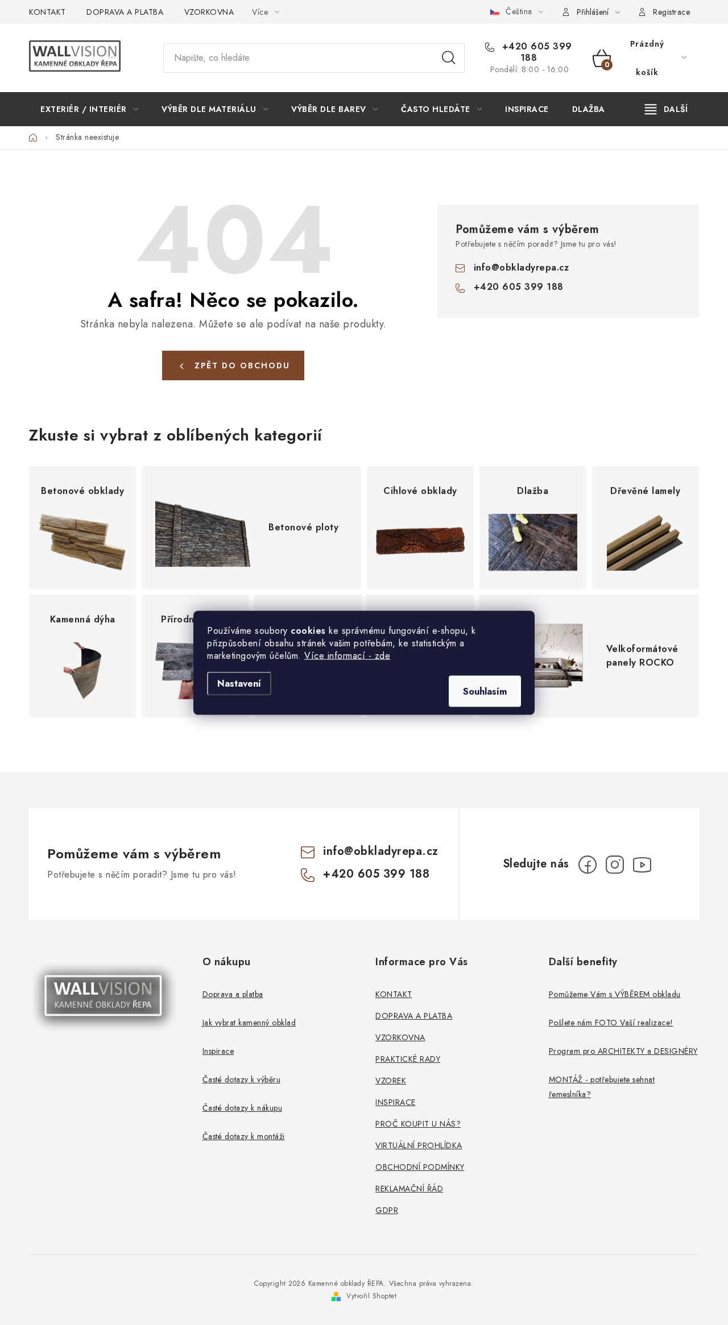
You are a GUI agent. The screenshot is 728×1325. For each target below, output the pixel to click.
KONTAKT (47, 12)
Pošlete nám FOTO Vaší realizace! (611, 1022)
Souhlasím (485, 690)
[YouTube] (642, 864)
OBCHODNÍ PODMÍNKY (420, 1167)
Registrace (671, 12)
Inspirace (218, 1051)
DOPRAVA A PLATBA (124, 12)
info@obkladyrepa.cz (521, 267)
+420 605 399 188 (535, 52)
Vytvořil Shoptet (371, 1296)
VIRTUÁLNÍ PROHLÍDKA (418, 1145)
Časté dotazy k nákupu (242, 1108)
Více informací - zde (347, 655)
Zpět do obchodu (242, 365)
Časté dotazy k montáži (243, 1136)
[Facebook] (587, 864)
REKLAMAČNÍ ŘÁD (409, 1188)
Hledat (449, 58)
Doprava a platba (232, 994)
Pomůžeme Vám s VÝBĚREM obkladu (615, 994)
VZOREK (390, 1080)
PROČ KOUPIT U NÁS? (418, 1123)
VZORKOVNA (209, 12)
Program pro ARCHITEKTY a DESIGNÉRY (623, 1051)
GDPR (386, 1210)
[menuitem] (89, 109)
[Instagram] (615, 864)
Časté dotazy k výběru (241, 1079)
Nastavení (239, 683)
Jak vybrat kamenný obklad (249, 1022)
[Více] (666, 109)
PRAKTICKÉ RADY (407, 1059)
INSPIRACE (395, 1102)
